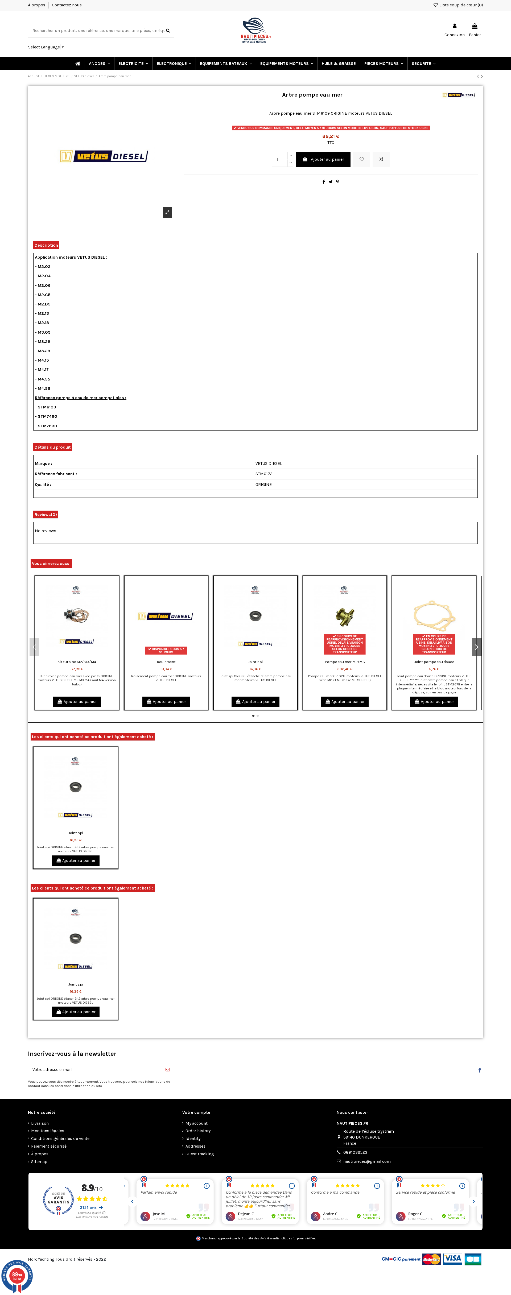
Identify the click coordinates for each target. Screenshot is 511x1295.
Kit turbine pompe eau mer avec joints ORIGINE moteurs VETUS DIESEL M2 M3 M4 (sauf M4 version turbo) (77, 680)
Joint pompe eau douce (434, 662)
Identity (193, 1138)
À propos (37, 4)
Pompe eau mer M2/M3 (345, 662)
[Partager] (324, 181)
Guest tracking (200, 1153)
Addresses (195, 1146)
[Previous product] (479, 76)
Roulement (166, 662)
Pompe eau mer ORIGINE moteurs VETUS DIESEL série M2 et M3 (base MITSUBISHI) (345, 678)
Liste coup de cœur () (460, 4)
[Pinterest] (337, 181)
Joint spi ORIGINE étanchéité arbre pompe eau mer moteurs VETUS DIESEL (255, 678)
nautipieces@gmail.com (367, 1161)
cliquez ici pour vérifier (298, 1238)
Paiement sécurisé (49, 1146)
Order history (198, 1130)
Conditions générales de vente (60, 1138)
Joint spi (255, 662)
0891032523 (355, 1152)
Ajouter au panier (327, 159)
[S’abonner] (167, 1069)
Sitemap (39, 1161)
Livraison (40, 1123)
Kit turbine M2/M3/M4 (76, 662)
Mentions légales (47, 1130)
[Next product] (482, 76)
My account (197, 1123)
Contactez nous (67, 4)
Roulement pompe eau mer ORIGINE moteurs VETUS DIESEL (166, 678)
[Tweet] (331, 181)
